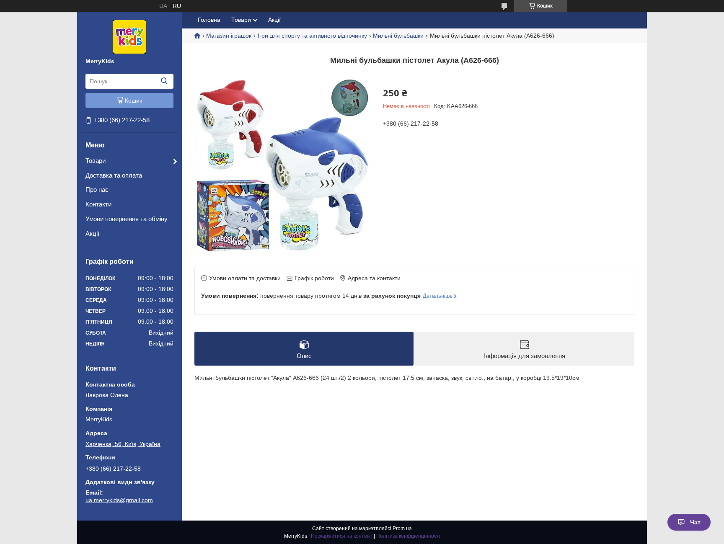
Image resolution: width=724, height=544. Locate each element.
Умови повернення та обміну (126, 218)
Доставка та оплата (113, 175)
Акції (92, 233)
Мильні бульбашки (398, 36)
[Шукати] (164, 81)
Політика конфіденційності (408, 536)
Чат (695, 522)
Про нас (97, 189)
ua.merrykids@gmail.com (119, 500)
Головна (209, 19)
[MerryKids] (129, 36)
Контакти (98, 204)
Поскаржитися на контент (341, 536)
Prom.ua (402, 528)
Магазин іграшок (228, 36)
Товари (95, 160)
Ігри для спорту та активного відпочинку (312, 36)
